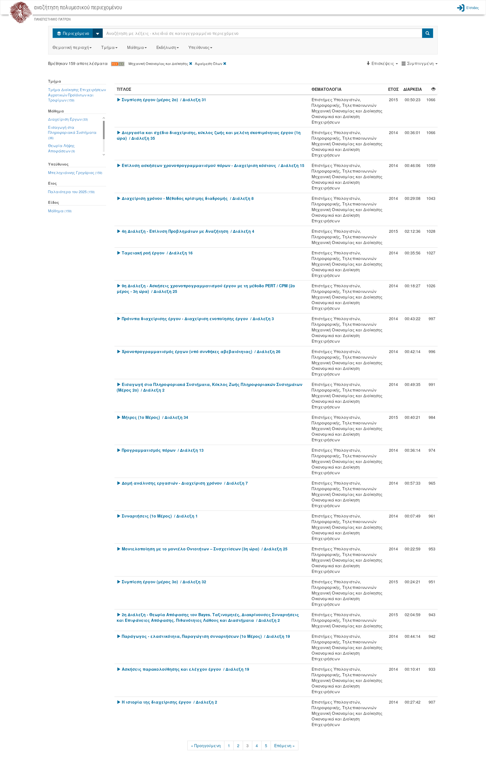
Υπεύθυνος (199, 47)
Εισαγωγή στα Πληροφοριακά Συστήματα (72, 132)
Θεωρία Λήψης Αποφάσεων (61, 148)
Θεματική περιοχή (71, 47)
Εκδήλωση (166, 47)
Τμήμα (108, 47)
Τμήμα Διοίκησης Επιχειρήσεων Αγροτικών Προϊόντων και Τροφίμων (77, 95)
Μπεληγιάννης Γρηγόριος (75, 172)
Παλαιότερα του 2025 (71, 191)
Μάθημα (135, 47)
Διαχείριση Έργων (68, 119)
